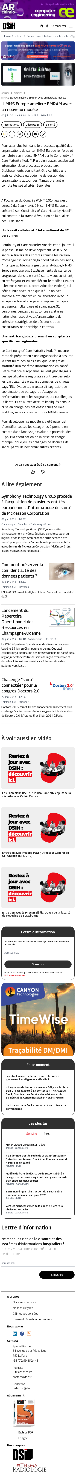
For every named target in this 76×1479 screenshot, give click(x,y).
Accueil (5, 92)
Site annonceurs (22, 1372)
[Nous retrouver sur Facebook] (22, 1334)
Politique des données (14, 975)
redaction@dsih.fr (23, 1388)
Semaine (31, 1133)
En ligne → (25, 1438)
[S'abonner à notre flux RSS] (29, 1334)
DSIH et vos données (25, 1313)
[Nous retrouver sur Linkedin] (15, 1334)
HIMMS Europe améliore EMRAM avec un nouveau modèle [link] (33, 97)
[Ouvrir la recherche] (43, 25)
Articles (18, 92)
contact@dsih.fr (22, 1377)
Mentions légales (23, 1308)
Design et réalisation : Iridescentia (32, 1319)
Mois (47, 1133)
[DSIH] (38, 1454)
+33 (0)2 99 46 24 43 (25, 1360)
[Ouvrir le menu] (70, 26)
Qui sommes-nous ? (24, 1302)
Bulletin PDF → (28, 1432)
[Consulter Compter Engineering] (38, 9)
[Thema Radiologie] (38, 1467)
